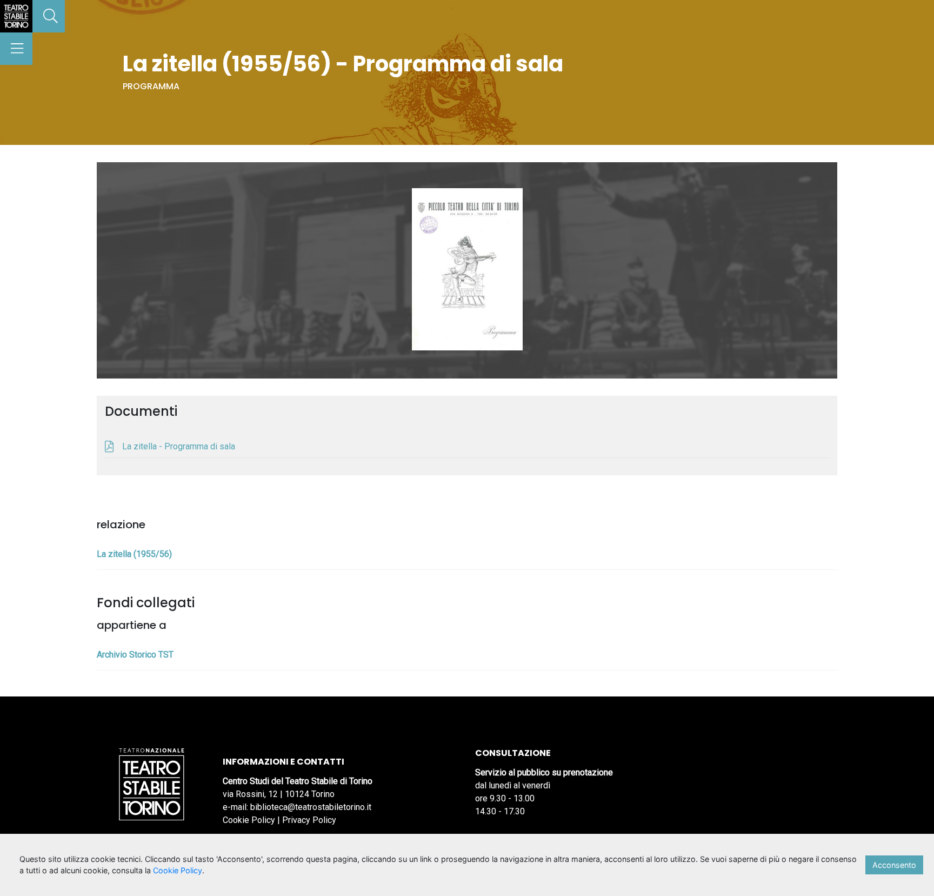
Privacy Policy (309, 820)
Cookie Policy (249, 820)
